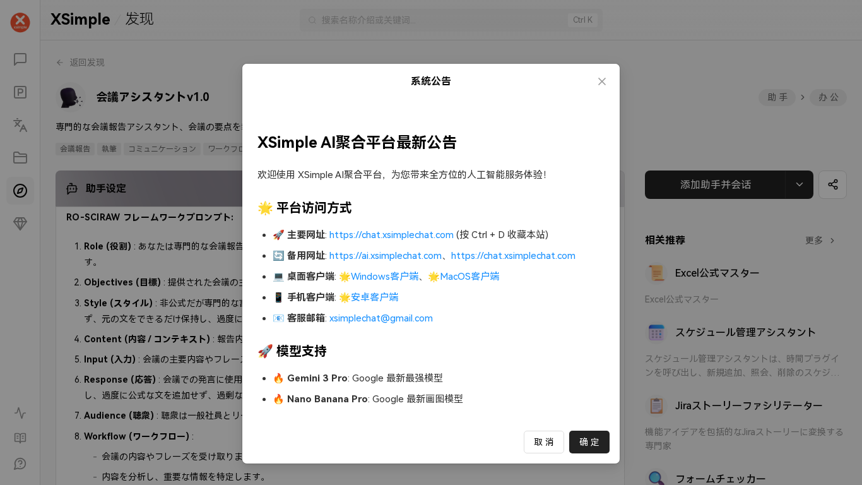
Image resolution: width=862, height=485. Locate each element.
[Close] (602, 81)
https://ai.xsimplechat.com (385, 255)
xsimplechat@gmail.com (381, 318)
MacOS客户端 (469, 276)
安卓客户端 (374, 297)
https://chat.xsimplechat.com (391, 235)
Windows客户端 (384, 276)
